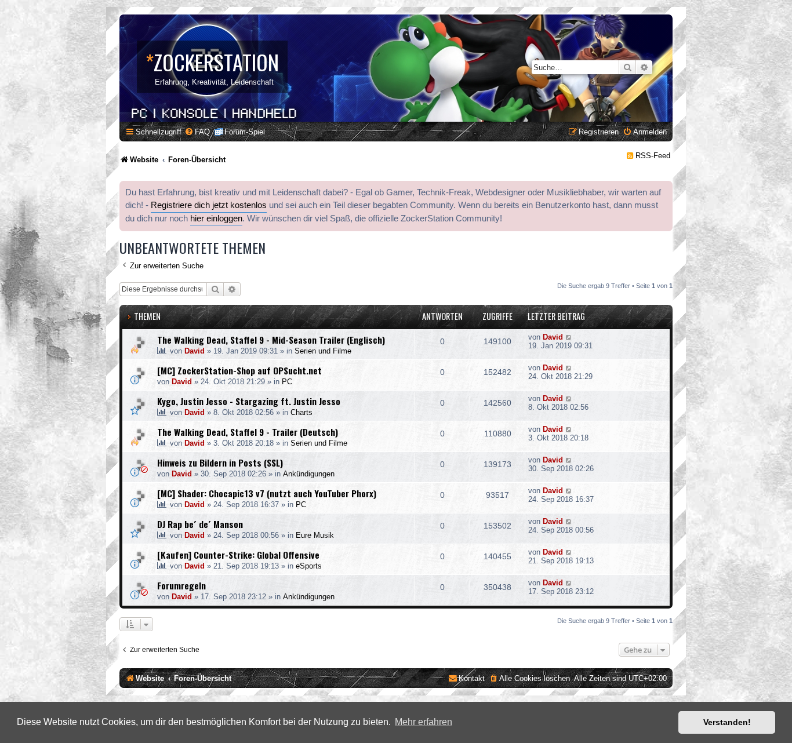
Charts (301, 412)
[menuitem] (197, 131)
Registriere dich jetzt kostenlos (209, 205)
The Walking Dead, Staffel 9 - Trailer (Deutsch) (247, 432)
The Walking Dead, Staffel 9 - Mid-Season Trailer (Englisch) (271, 340)
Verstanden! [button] (727, 722)
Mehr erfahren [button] (423, 722)
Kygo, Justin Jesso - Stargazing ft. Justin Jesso (248, 401)
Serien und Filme (323, 351)
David (194, 351)
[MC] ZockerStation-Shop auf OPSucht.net (239, 370)
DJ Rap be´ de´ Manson (200, 524)
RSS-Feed (652, 155)
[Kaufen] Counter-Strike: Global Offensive (238, 555)
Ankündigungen (309, 473)
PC (287, 381)
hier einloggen (216, 218)
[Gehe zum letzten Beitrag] (569, 337)
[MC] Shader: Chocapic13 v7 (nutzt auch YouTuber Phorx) (266, 493)
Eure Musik (315, 535)
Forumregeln (181, 585)
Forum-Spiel (244, 132)
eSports (309, 566)
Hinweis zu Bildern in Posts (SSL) (220, 462)
